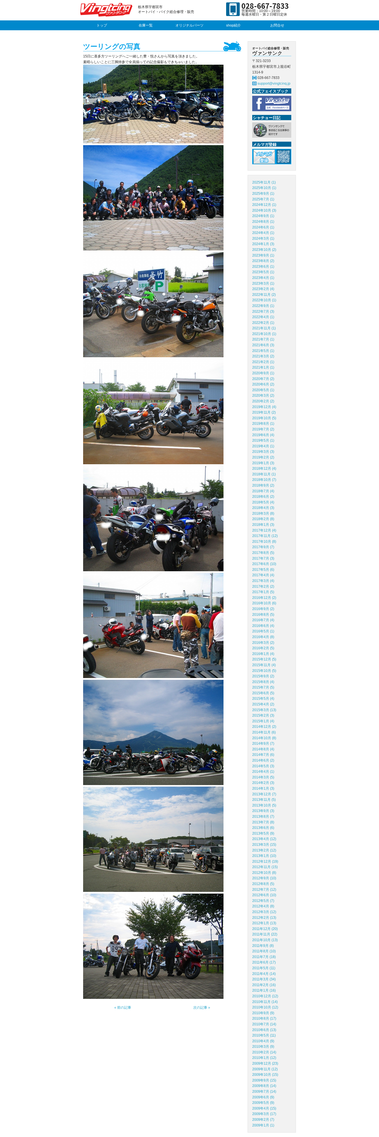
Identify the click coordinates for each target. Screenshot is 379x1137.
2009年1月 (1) (263, 1125)
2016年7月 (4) (263, 620)
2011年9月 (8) (263, 946)
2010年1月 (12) (264, 1058)
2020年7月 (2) (263, 379)
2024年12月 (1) (264, 205)
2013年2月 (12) (264, 850)
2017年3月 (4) (263, 581)
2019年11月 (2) (264, 412)
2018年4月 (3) (263, 508)
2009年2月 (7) (263, 1119)
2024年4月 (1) (263, 233)
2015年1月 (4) (263, 721)
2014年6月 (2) (263, 760)
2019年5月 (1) (263, 440)
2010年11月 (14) (265, 1002)
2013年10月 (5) (264, 805)
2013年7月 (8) (263, 822)
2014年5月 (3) (263, 766)
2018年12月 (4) (264, 468)
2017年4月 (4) (263, 575)
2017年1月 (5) (263, 592)
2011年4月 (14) (264, 974)
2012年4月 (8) (263, 906)
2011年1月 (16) (264, 990)
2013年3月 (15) (264, 844)
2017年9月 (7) (263, 547)
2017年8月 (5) (263, 553)
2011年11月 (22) (264, 934)
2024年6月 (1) (263, 227)
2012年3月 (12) (264, 912)
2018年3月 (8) (263, 513)
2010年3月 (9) (263, 1046)
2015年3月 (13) (264, 710)
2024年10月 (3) (264, 210)
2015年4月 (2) (263, 704)
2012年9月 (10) (264, 878)
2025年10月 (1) (264, 188)
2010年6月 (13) (264, 1030)
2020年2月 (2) (263, 401)
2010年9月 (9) (263, 1013)
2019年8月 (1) (263, 423)
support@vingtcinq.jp (273, 83)
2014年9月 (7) (263, 743)
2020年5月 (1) (263, 390)
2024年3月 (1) (263, 238)
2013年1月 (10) (264, 856)
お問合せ (277, 25)
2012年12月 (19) (265, 861)
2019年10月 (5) (264, 418)
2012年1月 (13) (264, 923)
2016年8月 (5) (263, 614)
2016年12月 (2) (264, 598)
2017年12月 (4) (264, 530)
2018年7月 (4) (263, 491)
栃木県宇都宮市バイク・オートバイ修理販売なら (107, 10)
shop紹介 (233, 25)
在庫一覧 (146, 25)
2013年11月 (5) (264, 799)
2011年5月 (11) (263, 968)
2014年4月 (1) (263, 771)
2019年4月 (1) (263, 446)
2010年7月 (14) (264, 1024)
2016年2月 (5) (263, 648)
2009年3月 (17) (264, 1114)
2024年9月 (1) (263, 216)
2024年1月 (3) (263, 244)
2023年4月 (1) (263, 278)
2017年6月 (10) (264, 564)
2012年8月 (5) (263, 884)
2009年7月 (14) (264, 1091)
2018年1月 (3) (263, 525)
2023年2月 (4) (263, 289)
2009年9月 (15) (264, 1080)
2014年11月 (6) (264, 732)
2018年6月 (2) (263, 496)
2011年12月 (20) (265, 929)
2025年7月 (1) (263, 199)
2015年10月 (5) (264, 671)
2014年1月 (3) (263, 788)
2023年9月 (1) (263, 255)
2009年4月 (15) (264, 1108)
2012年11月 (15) (265, 867)
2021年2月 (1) (263, 362)
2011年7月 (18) (264, 957)
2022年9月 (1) (263, 306)
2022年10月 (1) (264, 300)
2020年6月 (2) (263, 384)
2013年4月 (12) (264, 839)
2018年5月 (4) (263, 502)
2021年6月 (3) (263, 345)
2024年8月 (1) (263, 221)
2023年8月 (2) (263, 261)
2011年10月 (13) (265, 940)
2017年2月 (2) (263, 586)
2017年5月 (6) (263, 569)
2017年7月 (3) (263, 558)
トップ (102, 25)
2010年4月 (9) (263, 1041)
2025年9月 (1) (263, 193)
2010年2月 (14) (264, 1052)
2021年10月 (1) (264, 334)
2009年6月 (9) (263, 1097)
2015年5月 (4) (263, 698)
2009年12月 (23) (265, 1063)
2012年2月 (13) (264, 917)
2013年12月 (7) (264, 794)
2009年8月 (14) (264, 1086)
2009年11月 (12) (265, 1069)
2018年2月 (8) (263, 519)
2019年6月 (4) (263, 435)
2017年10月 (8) (264, 541)
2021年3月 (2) (263, 356)
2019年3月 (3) (263, 451)
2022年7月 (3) (263, 311)
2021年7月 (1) (263, 339)
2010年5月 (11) (264, 1035)
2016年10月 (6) (264, 603)
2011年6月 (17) (264, 962)
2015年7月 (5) (263, 687)
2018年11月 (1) (264, 474)
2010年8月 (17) (264, 1018)
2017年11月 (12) (265, 536)
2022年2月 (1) (263, 323)
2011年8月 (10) (264, 951)
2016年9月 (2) (263, 609)
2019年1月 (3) (263, 463)
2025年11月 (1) (264, 182)
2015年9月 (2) (263, 676)
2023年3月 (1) (263, 283)
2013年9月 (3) (263, 811)
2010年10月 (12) (265, 1007)
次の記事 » (201, 1007)
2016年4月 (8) (263, 637)
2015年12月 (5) (264, 659)
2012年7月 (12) (264, 889)
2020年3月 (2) (263, 395)
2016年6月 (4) (263, 626)
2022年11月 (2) (264, 294)
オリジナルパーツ (189, 25)
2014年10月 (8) (264, 738)
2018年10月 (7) (264, 480)
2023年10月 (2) (264, 250)
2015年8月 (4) (263, 682)
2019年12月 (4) (264, 407)
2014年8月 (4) (263, 749)
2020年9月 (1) (263, 373)
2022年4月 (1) (263, 317)
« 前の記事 (122, 1007)
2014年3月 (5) (263, 777)
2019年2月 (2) (263, 457)
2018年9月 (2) (263, 485)
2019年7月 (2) (263, 429)
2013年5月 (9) (263, 833)
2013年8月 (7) (263, 816)
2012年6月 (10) (264, 895)
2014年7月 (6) (263, 755)
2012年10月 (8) (264, 873)
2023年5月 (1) (263, 272)
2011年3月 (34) (264, 979)
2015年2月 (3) (263, 715)
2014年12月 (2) (264, 726)
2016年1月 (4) (263, 654)
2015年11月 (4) (264, 665)
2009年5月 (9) (263, 1103)
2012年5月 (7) (263, 901)
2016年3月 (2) (263, 642)
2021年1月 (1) (263, 367)
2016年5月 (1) (263, 631)
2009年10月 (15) (265, 1074)
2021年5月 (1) (263, 351)
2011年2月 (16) (264, 985)
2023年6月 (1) (263, 266)
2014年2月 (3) (263, 783)
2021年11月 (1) (264, 328)
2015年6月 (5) (263, 693)
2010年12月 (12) (265, 996)
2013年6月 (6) (263, 828)
